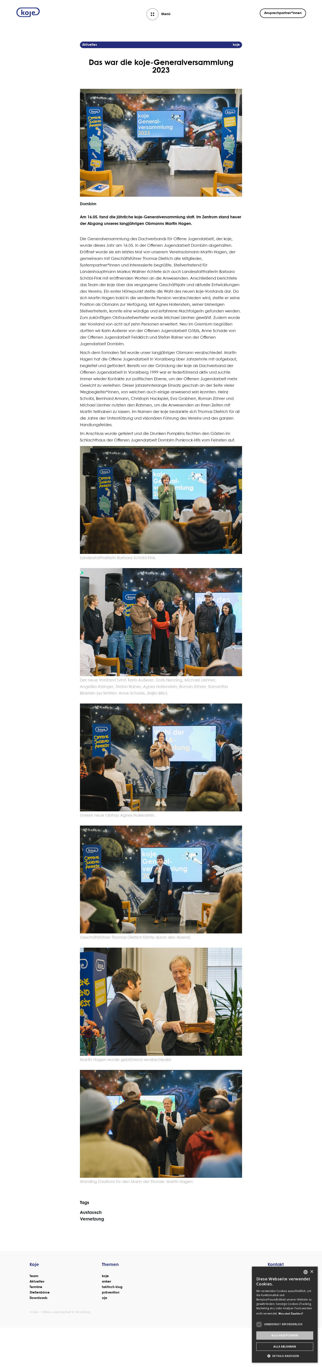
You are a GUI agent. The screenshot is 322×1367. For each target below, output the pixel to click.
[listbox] (305, 1272)
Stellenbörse (40, 1292)
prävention (110, 1292)
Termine (36, 1287)
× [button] (311, 1271)
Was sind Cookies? (290, 1314)
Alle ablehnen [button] (284, 1346)
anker (106, 1281)
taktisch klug (112, 1287)
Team (34, 1276)
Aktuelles (37, 1281)
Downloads (39, 1298)
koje (105, 1276)
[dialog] (285, 1315)
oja (104, 1298)
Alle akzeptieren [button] (284, 1335)
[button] (284, 1356)
